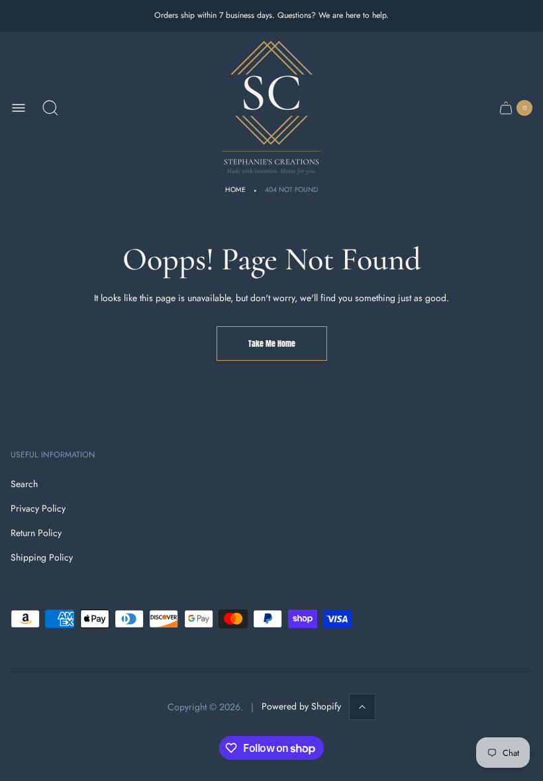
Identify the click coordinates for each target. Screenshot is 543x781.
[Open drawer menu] (18, 107)
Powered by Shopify (301, 706)
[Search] (50, 107)
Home (235, 190)
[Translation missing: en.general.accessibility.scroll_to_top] (362, 707)
